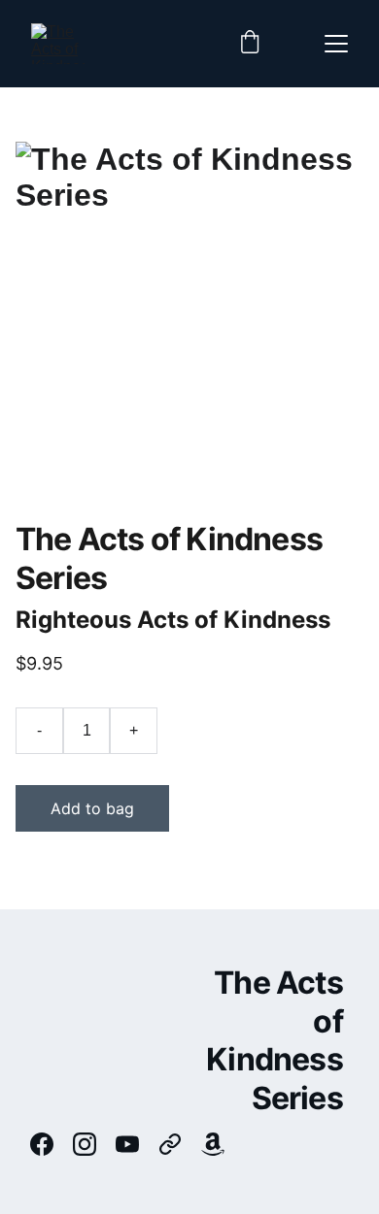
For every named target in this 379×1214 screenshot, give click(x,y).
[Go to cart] (249, 43)
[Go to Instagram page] (94, 1144)
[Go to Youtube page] (137, 1144)
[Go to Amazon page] (212, 1144)
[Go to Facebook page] (51, 1144)
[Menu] (336, 43)
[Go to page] (179, 1144)
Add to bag (92, 808)
